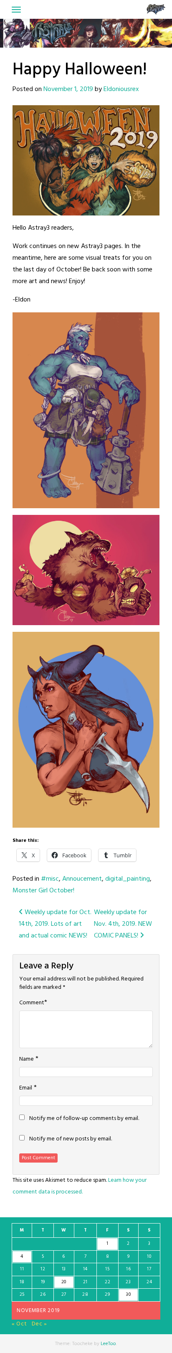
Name (26, 1059)
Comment (31, 1003)
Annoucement (82, 879)
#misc (50, 879)
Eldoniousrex (121, 89)
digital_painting (127, 879)
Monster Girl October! (43, 890)
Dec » (40, 1324)
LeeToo (108, 1344)
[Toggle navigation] (16, 9)
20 (63, 1282)
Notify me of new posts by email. (70, 1139)
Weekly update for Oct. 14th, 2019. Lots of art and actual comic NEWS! (55, 924)
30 (128, 1294)
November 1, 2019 (68, 89)
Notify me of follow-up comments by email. (84, 1119)
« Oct (19, 1324)
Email (25, 1088)
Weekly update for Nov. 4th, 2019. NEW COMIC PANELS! (123, 924)
